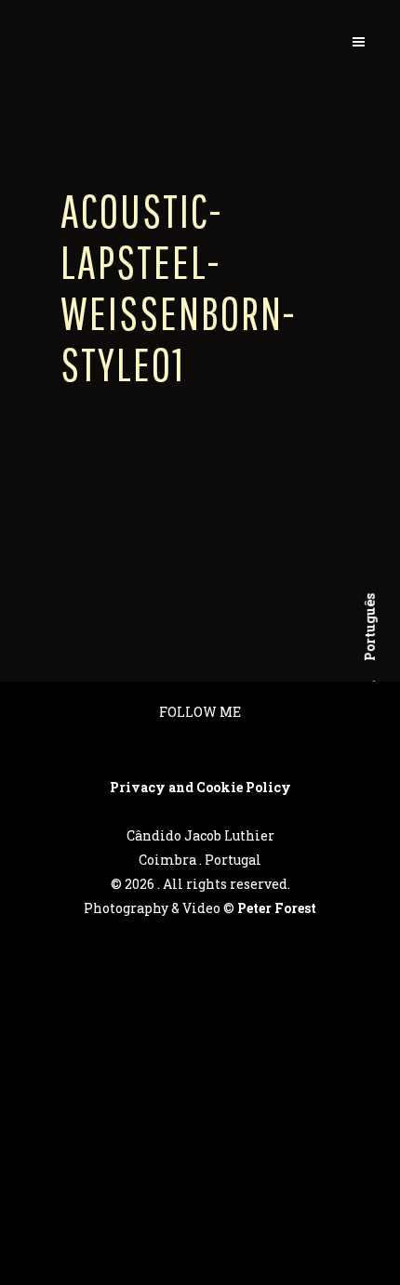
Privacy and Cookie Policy (200, 787)
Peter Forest (276, 908)
